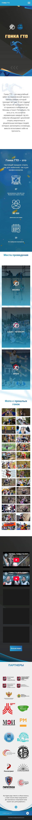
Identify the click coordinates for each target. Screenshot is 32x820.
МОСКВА (16, 290)
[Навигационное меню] (29, 3)
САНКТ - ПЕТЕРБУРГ (16, 332)
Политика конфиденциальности (16, 817)
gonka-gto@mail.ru (19, 801)
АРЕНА (16, 374)
